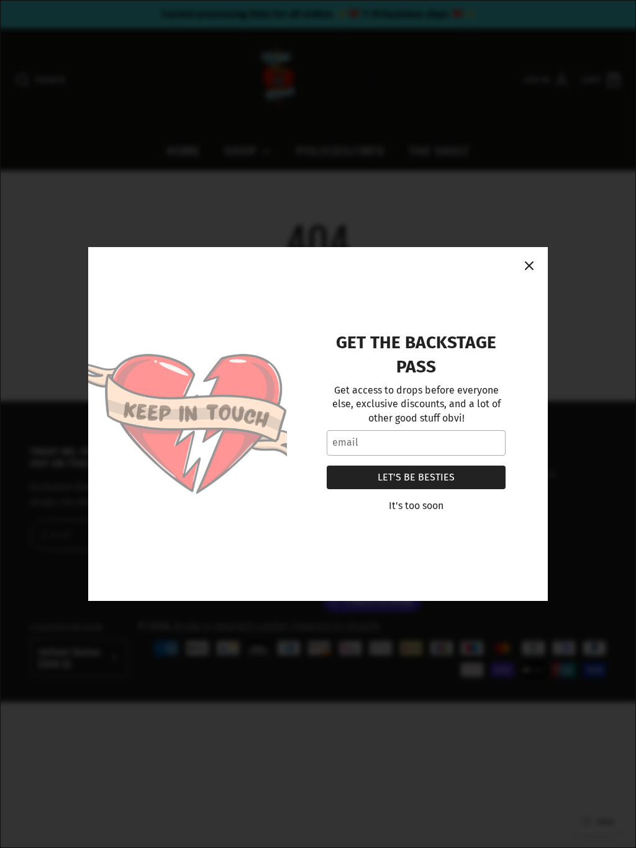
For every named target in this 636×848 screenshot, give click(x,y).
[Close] (529, 265)
